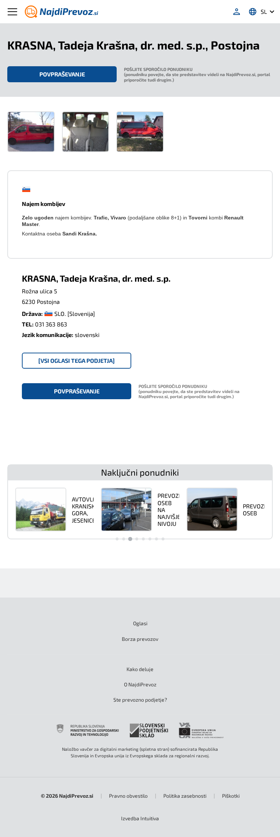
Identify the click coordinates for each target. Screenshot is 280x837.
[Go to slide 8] (163, 538)
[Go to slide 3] (130, 539)
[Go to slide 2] (123, 538)
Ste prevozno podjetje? (140, 700)
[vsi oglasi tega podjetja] (76, 360)
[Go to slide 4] (136, 538)
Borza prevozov (140, 639)
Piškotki (231, 796)
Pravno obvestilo (128, 796)
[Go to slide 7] (156, 538)
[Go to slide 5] (143, 538)
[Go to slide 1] (117, 538)
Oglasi (140, 623)
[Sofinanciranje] (140, 730)
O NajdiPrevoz (140, 684)
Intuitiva (140, 818)
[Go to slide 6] (149, 538)
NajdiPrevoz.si (76, 796)
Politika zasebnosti (184, 796)
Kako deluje (140, 669)
